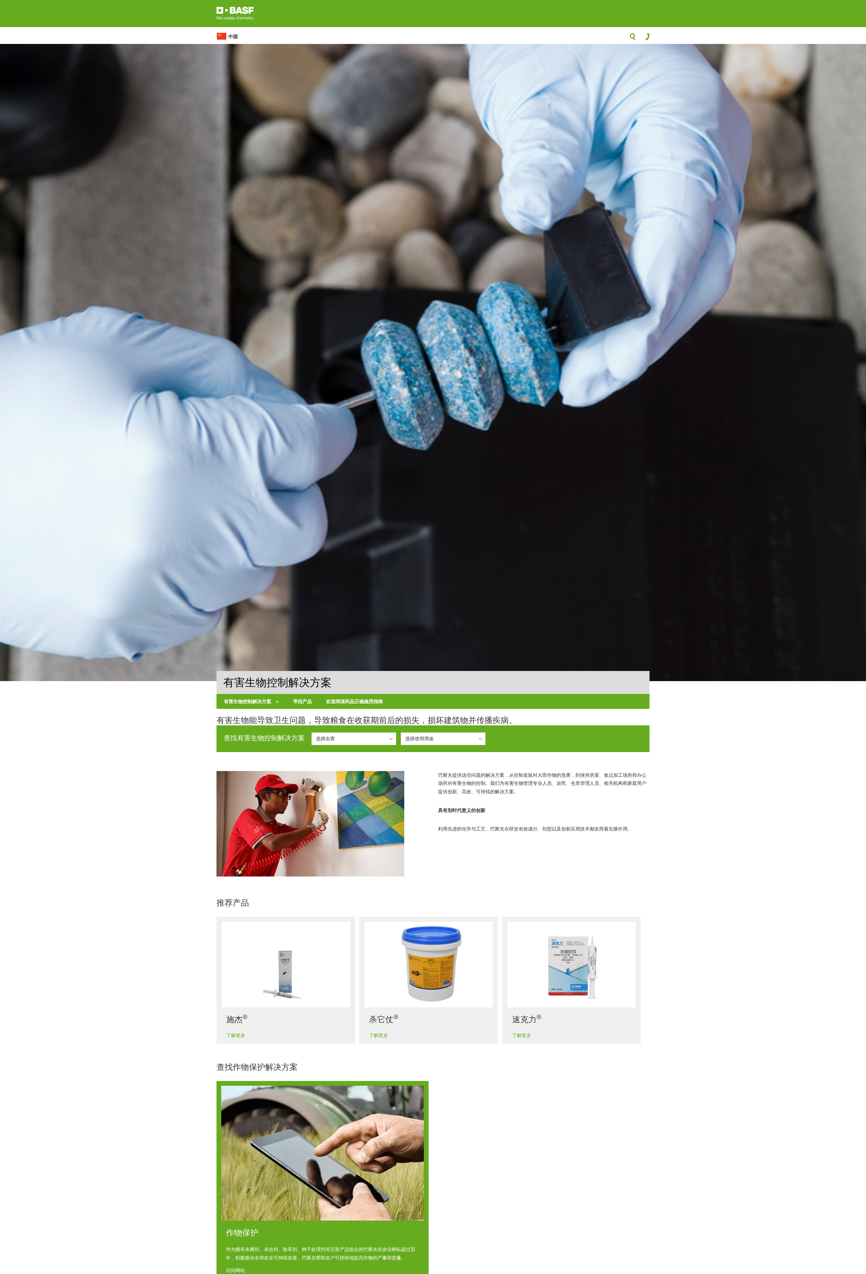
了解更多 (235, 1035)
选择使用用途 (420, 738)
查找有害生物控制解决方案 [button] (264, 738)
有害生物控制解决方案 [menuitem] (248, 701)
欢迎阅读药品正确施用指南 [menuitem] (354, 701)
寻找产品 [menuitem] (302, 701)
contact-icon (645, 38)
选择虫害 (326, 738)
